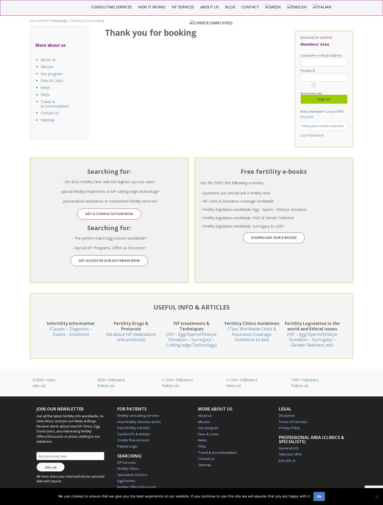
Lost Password (312, 135)
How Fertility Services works (139, 421)
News (45, 87)
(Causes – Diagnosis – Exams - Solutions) (71, 328)
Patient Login (127, 446)
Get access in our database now (109, 260)
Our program (52, 73)
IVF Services (183, 6)
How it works (151, 6)
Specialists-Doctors (132, 474)
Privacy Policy (289, 427)
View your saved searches (323, 125)
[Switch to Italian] (322, 7)
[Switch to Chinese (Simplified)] (211, 22)
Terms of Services (293, 421)
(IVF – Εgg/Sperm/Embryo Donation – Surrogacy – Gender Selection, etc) (312, 334)
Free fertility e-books (133, 427)
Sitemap (47, 119)
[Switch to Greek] (273, 7)
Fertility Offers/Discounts (136, 487)
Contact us (50, 112)
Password (307, 70)
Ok (319, 496)
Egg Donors (126, 480)
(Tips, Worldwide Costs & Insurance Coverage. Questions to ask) (252, 331)
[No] (376, 496)
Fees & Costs (52, 80)
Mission (47, 66)
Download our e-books (274, 237)
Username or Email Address (321, 55)
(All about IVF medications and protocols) (131, 331)
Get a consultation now (109, 213)
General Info (289, 448)
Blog (230, 6)
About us (209, 6)
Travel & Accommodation (55, 104)
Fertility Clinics (128, 468)
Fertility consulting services (138, 415)
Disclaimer (287, 415)
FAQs (45, 94)
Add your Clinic (290, 454)
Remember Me (311, 93)
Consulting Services (111, 6)
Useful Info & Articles (133, 434)
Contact (250, 6)
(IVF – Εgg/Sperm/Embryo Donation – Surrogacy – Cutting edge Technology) (191, 334)
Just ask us (287, 460)
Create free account (133, 440)
